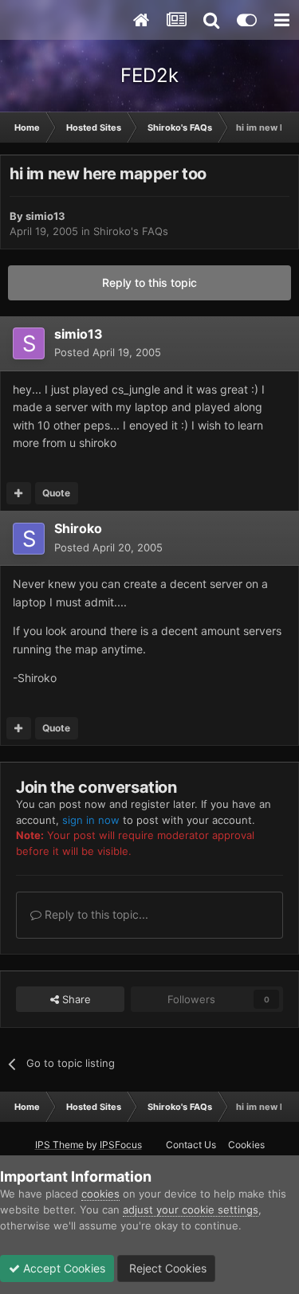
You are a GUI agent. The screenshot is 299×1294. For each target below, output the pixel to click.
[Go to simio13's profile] (29, 343)
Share (75, 999)
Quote (56, 493)
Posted (107, 352)
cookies (100, 1193)
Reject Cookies (166, 1268)
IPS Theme (59, 1145)
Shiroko (78, 528)
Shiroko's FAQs (130, 231)
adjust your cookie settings (190, 1209)
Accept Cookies (62, 1268)
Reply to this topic (149, 282)
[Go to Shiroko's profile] (29, 539)
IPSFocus (121, 1145)
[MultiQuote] (18, 493)
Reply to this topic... (94, 914)
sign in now (91, 820)
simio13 (45, 216)
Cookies (246, 1145)
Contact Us (191, 1145)
